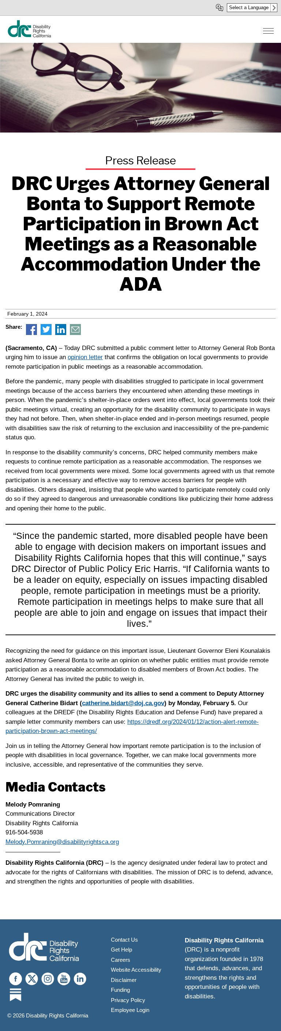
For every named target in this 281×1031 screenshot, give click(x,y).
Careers (120, 960)
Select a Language (249, 7)
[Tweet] (46, 333)
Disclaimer (123, 980)
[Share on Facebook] (31, 333)
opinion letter (85, 357)
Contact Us (124, 940)
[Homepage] (29, 35)
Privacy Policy (128, 1000)
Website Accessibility (136, 970)
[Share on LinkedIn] (60, 333)
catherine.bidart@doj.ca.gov (123, 703)
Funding (120, 990)
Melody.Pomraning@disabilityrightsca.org (62, 841)
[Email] (75, 333)
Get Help (121, 949)
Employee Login (130, 1010)
